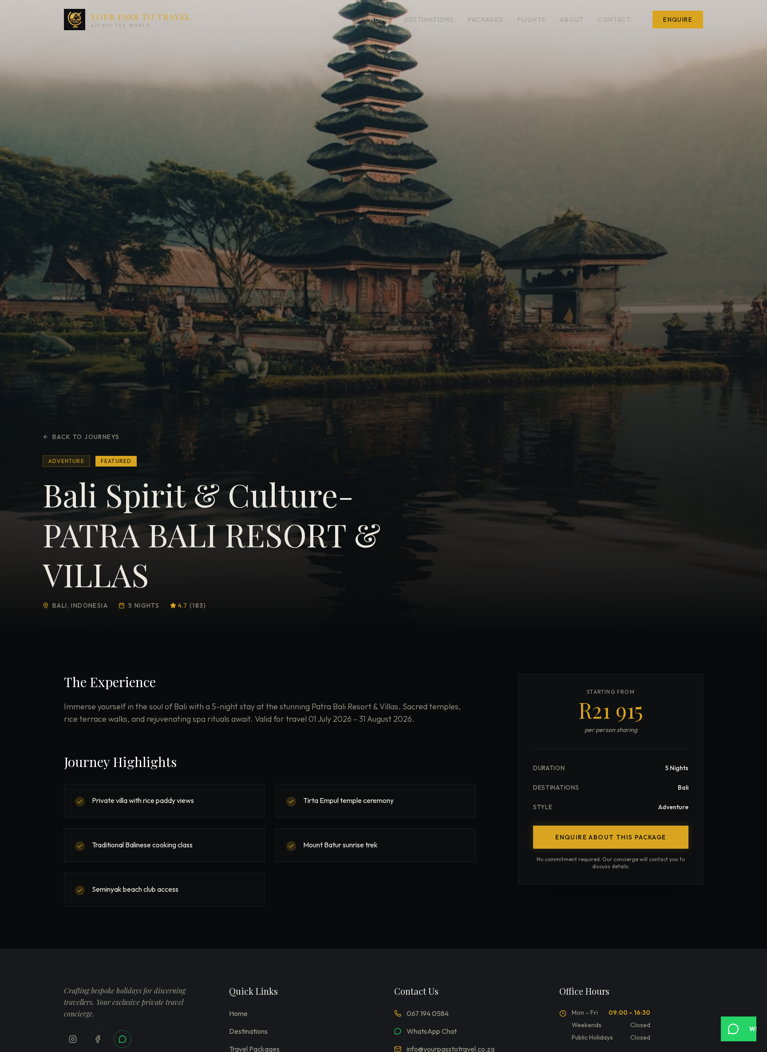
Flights (532, 20)
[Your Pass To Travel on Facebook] (98, 1039)
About (572, 20)
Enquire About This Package (610, 837)
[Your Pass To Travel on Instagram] (73, 1039)
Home (380, 20)
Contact (614, 20)
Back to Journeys (85, 437)
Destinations (429, 20)
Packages (485, 20)
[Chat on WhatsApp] (122, 1039)
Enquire (677, 20)
